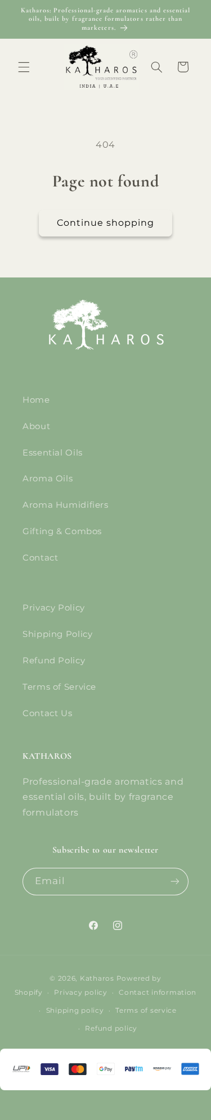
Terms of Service (59, 687)
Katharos (97, 978)
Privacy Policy (54, 608)
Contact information (157, 992)
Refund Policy (54, 660)
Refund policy (111, 1028)
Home (36, 400)
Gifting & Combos (62, 531)
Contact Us (47, 713)
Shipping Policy (57, 634)
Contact (40, 558)
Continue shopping (106, 222)
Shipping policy (75, 1010)
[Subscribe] (175, 881)
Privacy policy (80, 992)
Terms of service (146, 1010)
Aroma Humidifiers (66, 505)
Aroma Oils (48, 479)
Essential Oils (53, 453)
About (36, 426)
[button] (24, 67)
